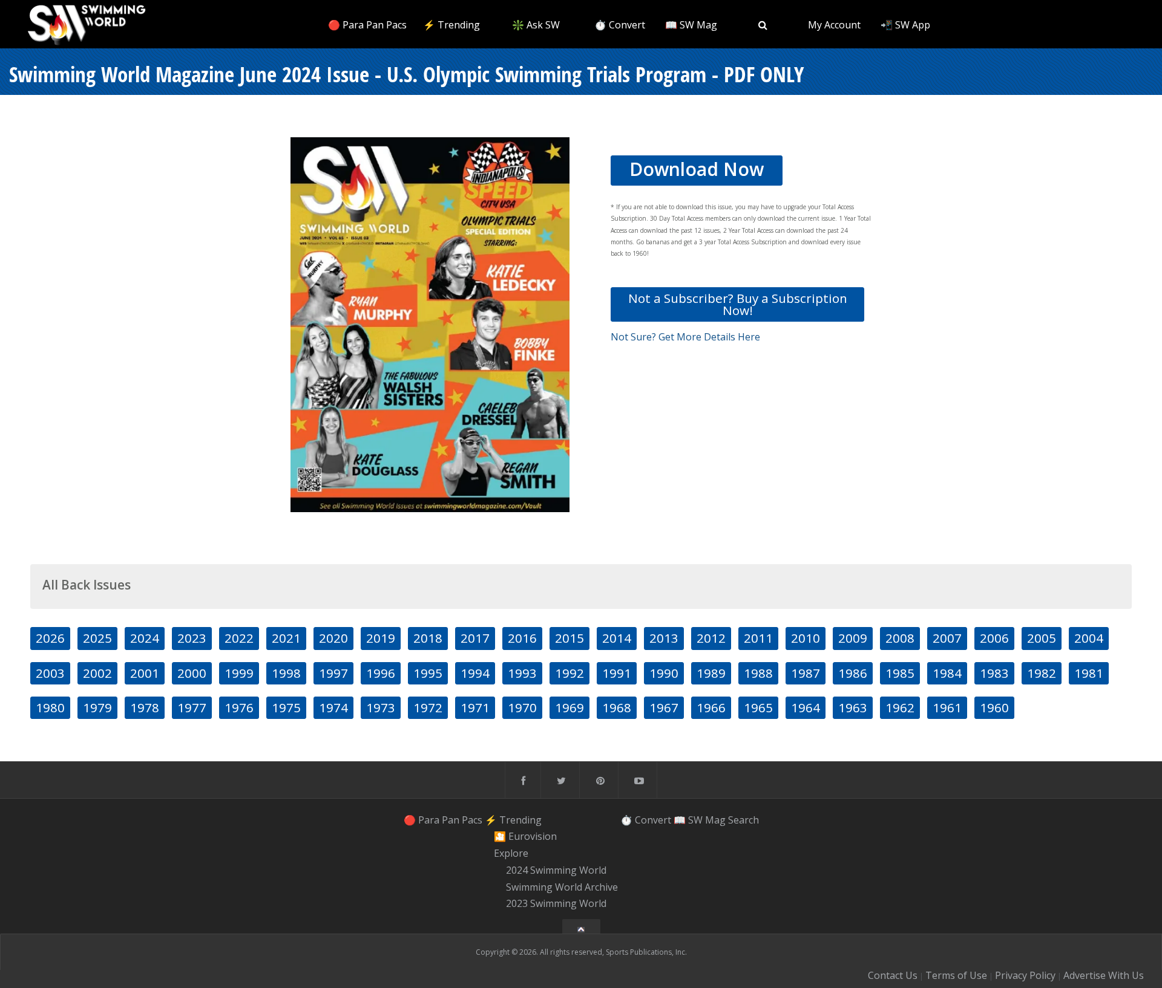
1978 (144, 707)
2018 (427, 637)
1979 (97, 707)
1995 (427, 673)
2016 (522, 637)
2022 (239, 637)
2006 (994, 637)
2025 (97, 637)
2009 (852, 637)
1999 (239, 673)
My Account (834, 24)
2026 (50, 637)
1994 (475, 673)
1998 (286, 673)
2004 (1088, 637)
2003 (50, 673)
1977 (191, 707)
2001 (144, 673)
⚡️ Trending (451, 24)
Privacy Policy (1025, 975)
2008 (899, 637)
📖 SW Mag (691, 24)
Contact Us (892, 975)
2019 (380, 637)
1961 (947, 707)
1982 (1041, 673)
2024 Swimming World (556, 870)
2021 (286, 637)
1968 (616, 707)
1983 (994, 673)
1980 (50, 707)
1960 (994, 707)
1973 (380, 707)
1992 (569, 673)
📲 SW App (905, 24)
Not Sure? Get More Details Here (685, 336)
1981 (1088, 673)
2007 (947, 637)
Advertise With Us (1103, 975)
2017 (475, 637)
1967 (663, 707)
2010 (805, 637)
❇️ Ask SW (536, 24)
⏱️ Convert (619, 24)
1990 (663, 673)
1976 (239, 707)
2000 (191, 673)
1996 (380, 673)
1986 (852, 673)
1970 (522, 707)
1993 (522, 673)
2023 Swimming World (556, 904)
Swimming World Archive (562, 887)
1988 (758, 673)
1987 (805, 673)
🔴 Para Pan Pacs (367, 24)
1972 (427, 707)
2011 (758, 637)
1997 (333, 673)
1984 (947, 673)
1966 (711, 707)
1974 (333, 707)
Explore (511, 853)
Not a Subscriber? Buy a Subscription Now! (737, 304)
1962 (899, 707)
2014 (616, 637)
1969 (569, 707)
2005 (1041, 637)
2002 (97, 673)
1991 (616, 673)
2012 (711, 637)
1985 (899, 673)
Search (743, 820)
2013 (663, 637)
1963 (852, 707)
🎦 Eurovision (525, 836)
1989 (711, 673)
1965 (758, 707)
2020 (333, 637)
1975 (286, 707)
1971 (475, 707)
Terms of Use (956, 975)
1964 (805, 707)
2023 (191, 637)
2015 (569, 637)
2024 (144, 637)
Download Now (696, 169)
